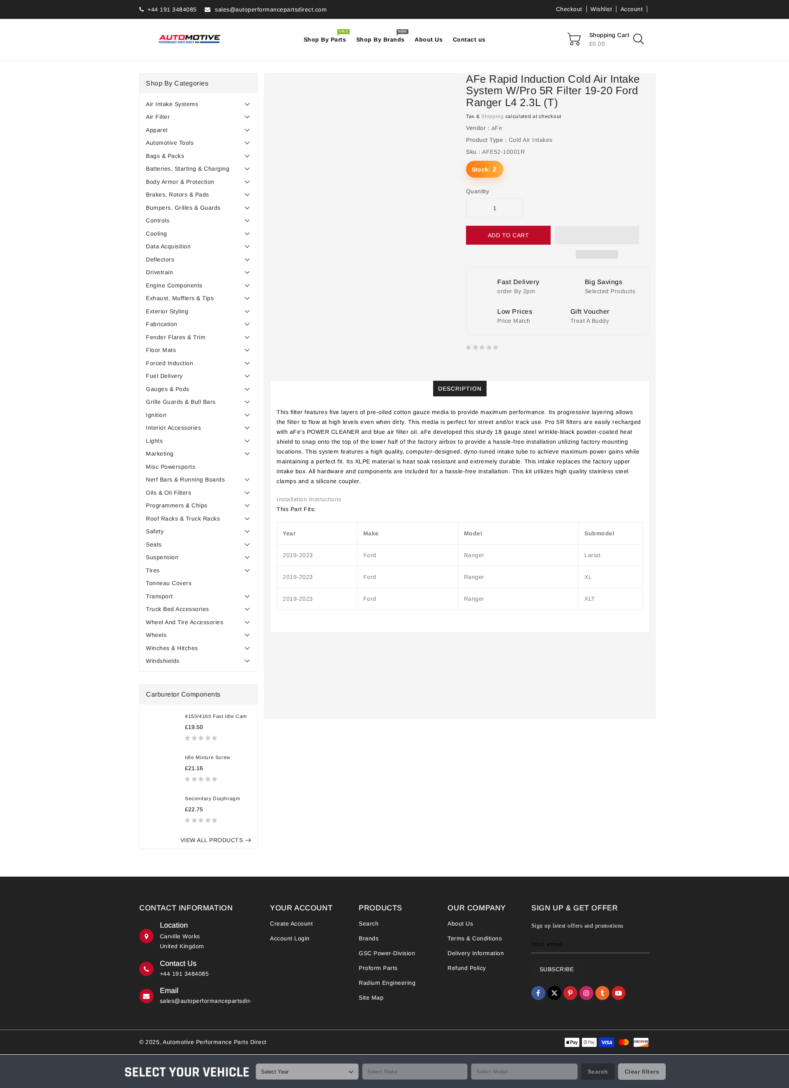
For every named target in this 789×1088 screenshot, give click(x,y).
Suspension (162, 557)
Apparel (157, 130)
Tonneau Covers (168, 583)
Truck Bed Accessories (177, 609)
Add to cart (508, 235)
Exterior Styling (167, 311)
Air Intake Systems (172, 104)
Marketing (160, 453)
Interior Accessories (173, 427)
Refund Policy (467, 968)
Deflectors (160, 259)
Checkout (569, 9)
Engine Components (174, 285)
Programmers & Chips (177, 505)
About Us (460, 923)
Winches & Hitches (172, 648)
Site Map (371, 997)
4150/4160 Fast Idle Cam (216, 716)
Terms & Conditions (475, 938)
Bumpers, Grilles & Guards (183, 207)
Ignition (156, 415)
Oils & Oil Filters (168, 492)
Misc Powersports (170, 466)
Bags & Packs (165, 156)
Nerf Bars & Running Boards (185, 479)
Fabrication (162, 324)
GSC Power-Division (387, 953)
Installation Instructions (309, 499)
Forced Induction (169, 363)
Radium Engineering (387, 982)
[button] (202, 737)
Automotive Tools (170, 142)
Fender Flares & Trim (175, 337)
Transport (159, 596)
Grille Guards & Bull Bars (181, 401)
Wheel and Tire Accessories (184, 622)
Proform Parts (378, 968)
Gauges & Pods (167, 389)
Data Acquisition (168, 246)
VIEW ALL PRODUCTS (211, 840)
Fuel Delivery (164, 376)
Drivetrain (159, 272)
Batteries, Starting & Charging (187, 168)
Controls (157, 220)
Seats (154, 544)
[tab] (198, 104)
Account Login (290, 938)
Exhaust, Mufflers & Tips (180, 298)
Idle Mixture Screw (208, 757)
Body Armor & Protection (180, 181)
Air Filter (158, 116)
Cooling (156, 233)
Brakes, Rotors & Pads (177, 194)
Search (368, 923)
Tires (153, 570)
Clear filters (642, 1071)
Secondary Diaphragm (212, 798)
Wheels (156, 635)
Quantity (477, 191)
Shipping (492, 116)
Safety (155, 531)
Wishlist (601, 9)
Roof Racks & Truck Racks (183, 518)
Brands (368, 938)
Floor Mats (161, 350)
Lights (154, 441)
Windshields (163, 660)
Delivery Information (476, 953)
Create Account (291, 923)
